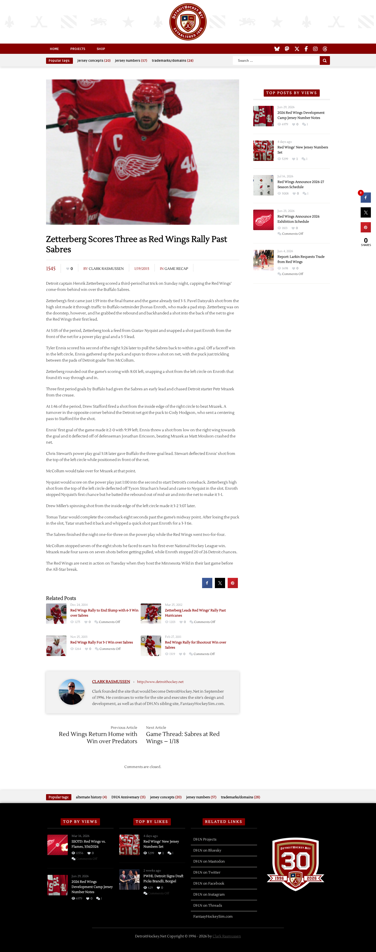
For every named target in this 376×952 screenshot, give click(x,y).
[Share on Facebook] (207, 586)
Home (54, 49)
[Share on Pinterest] (233, 586)
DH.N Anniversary (129, 797)
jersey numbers (131, 61)
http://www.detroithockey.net (160, 682)
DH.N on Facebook (208, 883)
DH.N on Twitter (206, 872)
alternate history (91, 797)
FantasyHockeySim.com (213, 916)
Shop (101, 49)
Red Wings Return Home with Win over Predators (98, 738)
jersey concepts (94, 61)
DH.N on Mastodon (209, 861)
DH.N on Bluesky (207, 850)
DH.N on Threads (207, 905)
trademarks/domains (172, 61)
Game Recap (176, 269)
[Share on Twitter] (220, 586)
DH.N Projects (204, 839)
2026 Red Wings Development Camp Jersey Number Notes (92, 887)
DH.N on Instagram (209, 894)
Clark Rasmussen (106, 269)
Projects (77, 49)
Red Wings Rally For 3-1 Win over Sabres (101, 642)
